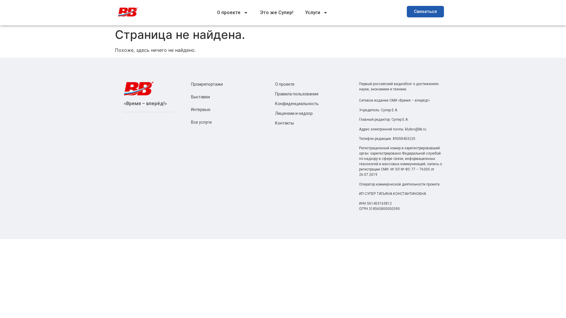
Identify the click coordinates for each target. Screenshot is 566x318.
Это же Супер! (276, 12)
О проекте (229, 12)
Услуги (312, 12)
